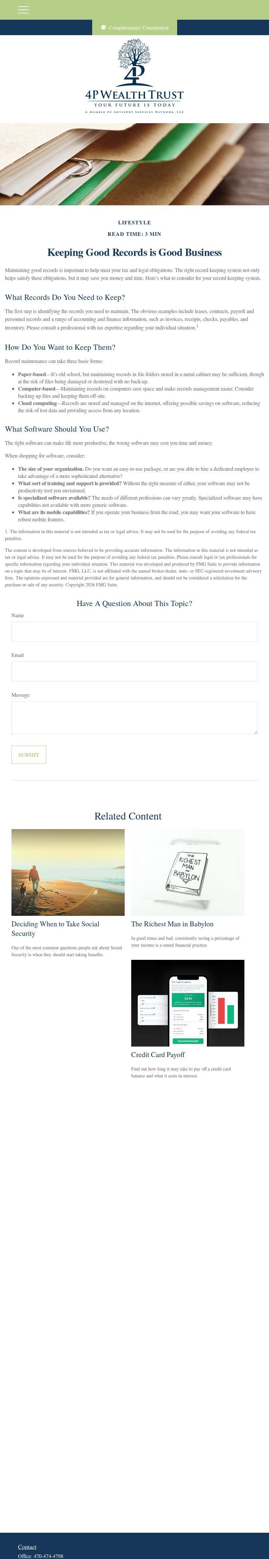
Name (17, 615)
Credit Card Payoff (158, 1054)
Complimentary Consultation (139, 27)
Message (20, 694)
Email (17, 654)
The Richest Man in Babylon (172, 923)
